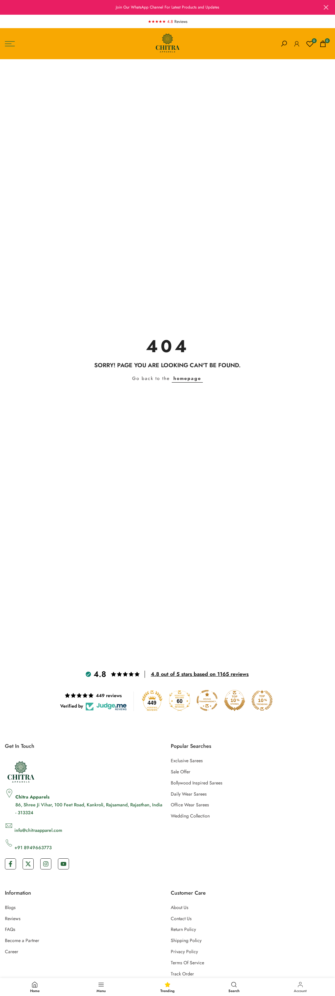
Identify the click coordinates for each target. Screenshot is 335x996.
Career (11, 951)
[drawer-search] (284, 43)
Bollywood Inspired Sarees (196, 783)
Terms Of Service (187, 962)
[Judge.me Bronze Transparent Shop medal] (207, 700)
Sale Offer (180, 771)
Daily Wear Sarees (189, 794)
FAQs (10, 929)
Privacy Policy (184, 951)
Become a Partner (22, 940)
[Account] (297, 44)
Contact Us (181, 918)
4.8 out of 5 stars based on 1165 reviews (200, 674)
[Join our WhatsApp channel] (167, 7)
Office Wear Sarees (190, 804)
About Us (179, 907)
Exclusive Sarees (187, 760)
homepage (187, 378)
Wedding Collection (190, 816)
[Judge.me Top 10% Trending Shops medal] (262, 700)
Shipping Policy (186, 940)
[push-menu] (10, 43)
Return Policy (183, 929)
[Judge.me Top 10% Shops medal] (234, 700)
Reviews (13, 918)
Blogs (10, 907)
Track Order (182, 973)
